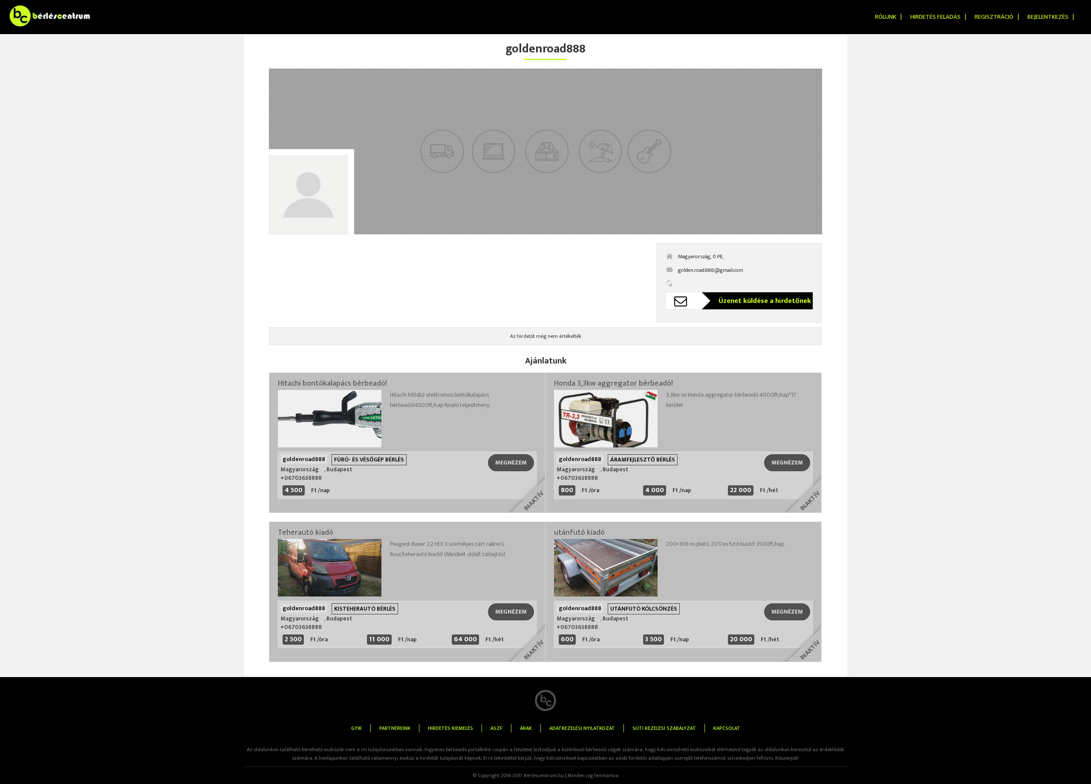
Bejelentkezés (1048, 17)
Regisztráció (994, 17)
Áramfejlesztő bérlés (642, 459)
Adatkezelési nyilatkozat (582, 728)
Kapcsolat (726, 728)
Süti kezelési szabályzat (664, 728)
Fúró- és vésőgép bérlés (369, 459)
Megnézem (511, 462)
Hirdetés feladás (935, 17)
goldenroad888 (304, 459)
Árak (526, 728)
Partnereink (394, 728)
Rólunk (885, 17)
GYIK (356, 728)
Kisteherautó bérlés (364, 609)
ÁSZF (496, 728)
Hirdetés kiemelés (450, 728)
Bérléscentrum (25, 6)
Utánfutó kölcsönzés (643, 609)
